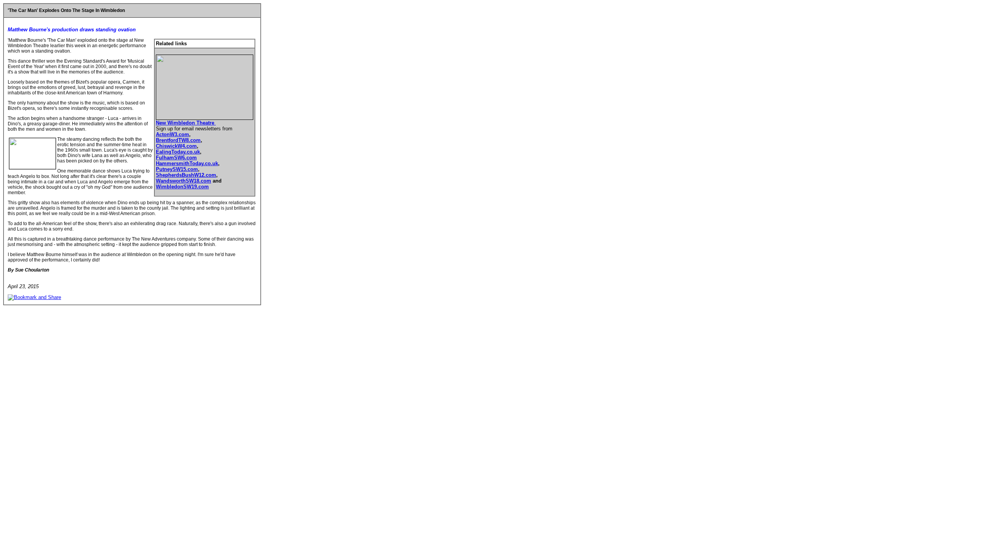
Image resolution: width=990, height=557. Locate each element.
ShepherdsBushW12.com (186, 175)
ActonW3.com (172, 134)
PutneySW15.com (177, 169)
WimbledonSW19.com (182, 187)
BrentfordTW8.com (178, 140)
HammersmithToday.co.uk (187, 163)
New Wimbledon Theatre (186, 123)
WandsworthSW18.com (183, 181)
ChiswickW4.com (176, 146)
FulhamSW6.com (176, 158)
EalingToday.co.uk (178, 152)
